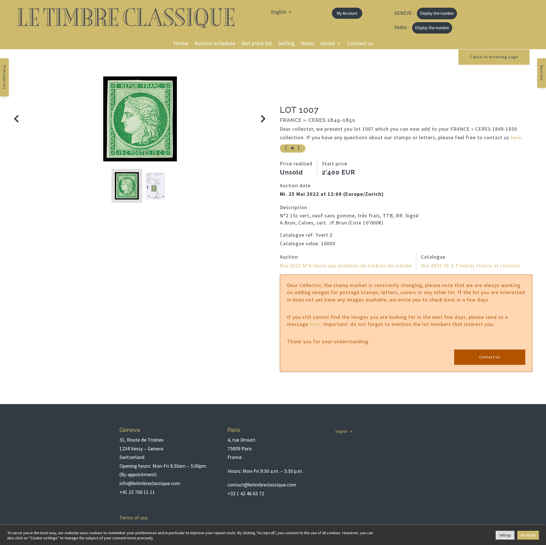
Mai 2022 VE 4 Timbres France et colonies (470, 265)
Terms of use (133, 517)
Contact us (360, 44)
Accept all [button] (528, 535)
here (516, 137)
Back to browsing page (495, 56)
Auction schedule (215, 44)
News (307, 44)
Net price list (256, 44)
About (327, 44)
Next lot (541, 73)
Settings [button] (505, 535)
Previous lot (4, 77)
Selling (286, 44)
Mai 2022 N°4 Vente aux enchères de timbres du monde (345, 265)
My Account (347, 13)
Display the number (437, 13)
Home (180, 44)
